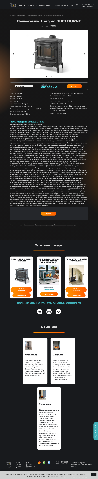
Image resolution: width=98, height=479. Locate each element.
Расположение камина (58, 96)
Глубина (13, 94)
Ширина (13, 96)
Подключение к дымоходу (59, 93)
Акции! (26, 5)
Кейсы (48, 5)
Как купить (56, 5)
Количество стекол (57, 103)
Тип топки (53, 111)
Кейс (27, 462)
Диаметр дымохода (17, 114)
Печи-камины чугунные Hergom (54, 15)
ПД (27, 468)
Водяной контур (56, 98)
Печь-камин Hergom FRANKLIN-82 (76, 260)
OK (94, 474)
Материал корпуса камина (59, 101)
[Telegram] (49, 462)
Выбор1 (52, 113)
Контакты (64, 5)
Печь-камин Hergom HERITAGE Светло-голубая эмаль (49, 261)
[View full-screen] (85, 33)
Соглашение (30, 466)
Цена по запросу (21, 290)
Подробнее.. (21, 295)
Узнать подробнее (56, 476)
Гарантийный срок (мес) (18, 106)
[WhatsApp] (44, 462)
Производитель (15, 104)
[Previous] (13, 54)
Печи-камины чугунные (34, 15)
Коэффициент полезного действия (22, 109)
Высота (12, 99)
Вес (11, 101)
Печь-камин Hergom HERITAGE (21, 260)
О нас (21, 5)
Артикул (45, 26)
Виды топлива (15, 111)
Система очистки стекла (59, 106)
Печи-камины (20, 15)
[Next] (84, 54)
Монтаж (42, 5)
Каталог (33, 5)
